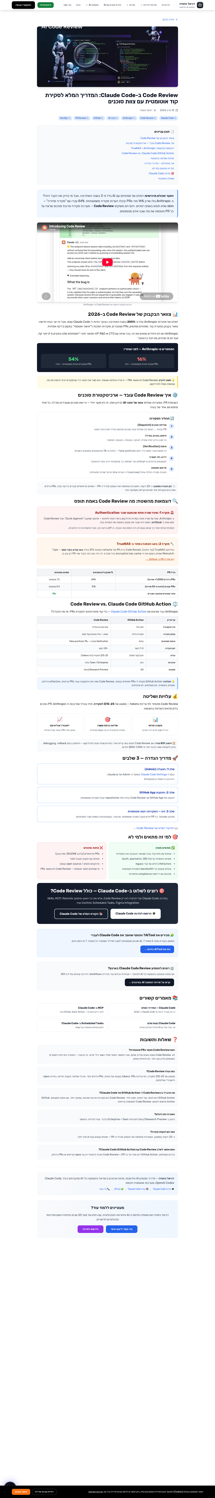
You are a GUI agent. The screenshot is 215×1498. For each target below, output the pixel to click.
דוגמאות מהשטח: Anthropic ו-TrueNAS (152, 148)
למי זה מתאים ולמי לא (163, 168)
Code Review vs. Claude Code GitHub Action (148, 153)
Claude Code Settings (154, 774)
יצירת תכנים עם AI (112, 5)
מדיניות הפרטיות (95, 1491)
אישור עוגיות (21, 1491)
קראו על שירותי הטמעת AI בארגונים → (149, 982)
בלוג (78, 5)
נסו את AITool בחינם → (157, 949)
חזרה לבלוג (168, 19)
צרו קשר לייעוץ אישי (121, 1229)
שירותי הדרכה (150, 5)
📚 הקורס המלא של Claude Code (81, 914)
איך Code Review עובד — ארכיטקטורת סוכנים (150, 143)
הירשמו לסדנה (90, 1229)
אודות (132, 5)
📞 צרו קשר (104, 1189)
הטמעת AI (94, 5)
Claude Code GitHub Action (128, 611)
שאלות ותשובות (166, 178)
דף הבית (166, 5)
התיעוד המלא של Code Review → (153, 828)
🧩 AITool (119, 1189)
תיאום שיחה (45, 5)
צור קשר (67, 5)
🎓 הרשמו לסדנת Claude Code (136, 913)
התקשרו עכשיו (23, 4)
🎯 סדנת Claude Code (161, 173)
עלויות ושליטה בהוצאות (162, 158)
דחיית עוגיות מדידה (44, 1491)
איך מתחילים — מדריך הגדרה (159, 163)
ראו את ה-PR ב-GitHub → (160, 559)
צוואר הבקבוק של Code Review (157, 138)
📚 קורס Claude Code (138, 1189)
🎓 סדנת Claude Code (163, 1189)
